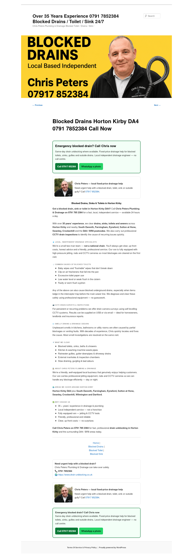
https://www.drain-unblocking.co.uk (75, 474)
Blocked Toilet (96, 450)
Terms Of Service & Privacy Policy (82, 547)
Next (157, 105)
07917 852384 (92, 191)
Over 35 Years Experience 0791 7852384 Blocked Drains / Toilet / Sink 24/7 (76, 18)
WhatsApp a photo (91, 166)
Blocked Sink (96, 453)
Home (96, 442)
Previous (38, 105)
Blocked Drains (95, 446)
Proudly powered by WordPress (112, 547)
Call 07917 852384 (66, 166)
